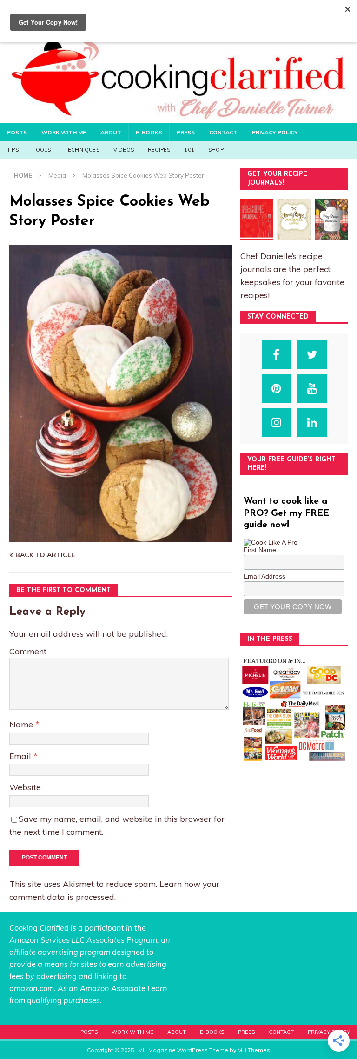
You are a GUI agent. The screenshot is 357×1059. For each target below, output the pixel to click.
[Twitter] (312, 354)
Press (186, 132)
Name (22, 724)
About (110, 132)
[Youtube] (312, 388)
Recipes (159, 150)
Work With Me (63, 132)
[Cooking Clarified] (178, 117)
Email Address (264, 576)
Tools (42, 150)
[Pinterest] (276, 388)
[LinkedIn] (312, 422)
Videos (123, 150)
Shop (216, 150)
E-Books (149, 132)
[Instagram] (276, 422)
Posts (17, 132)
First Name (260, 549)
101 (189, 150)
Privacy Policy (275, 132)
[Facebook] (276, 354)
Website (25, 787)
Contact (223, 132)
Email (21, 756)
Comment (27, 651)
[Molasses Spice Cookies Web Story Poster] (120, 537)
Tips (13, 150)
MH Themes (254, 1049)
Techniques (82, 150)
